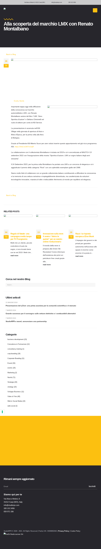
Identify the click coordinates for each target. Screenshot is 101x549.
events (10, 368)
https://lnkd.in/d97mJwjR (24, 147)
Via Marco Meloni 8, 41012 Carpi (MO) (34, 2)
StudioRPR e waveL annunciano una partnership (26, 321)
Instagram (8, 524)
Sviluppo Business (14, 392)
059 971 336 (9, 511)
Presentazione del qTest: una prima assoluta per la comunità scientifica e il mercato (41, 306)
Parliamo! (13, 454)
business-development (16, 339)
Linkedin (14, 524)
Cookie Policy (75, 531)
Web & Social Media (15, 401)
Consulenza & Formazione (17, 344)
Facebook (21, 524)
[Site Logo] (14, 10)
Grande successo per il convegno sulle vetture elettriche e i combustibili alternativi (41, 314)
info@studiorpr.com (56, 2)
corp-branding (12, 354)
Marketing (11, 373)
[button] (95, 10)
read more (14, 255)
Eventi (16, 101)
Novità (21, 101)
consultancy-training (15, 349)
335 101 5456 (72, 2)
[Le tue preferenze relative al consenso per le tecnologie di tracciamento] (2, 411)
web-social (11, 406)
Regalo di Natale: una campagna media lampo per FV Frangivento (21, 236)
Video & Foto (12, 396)
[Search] (92, 285)
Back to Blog (11, 54)
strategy (10, 387)
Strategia (11, 382)
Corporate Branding (14, 358)
